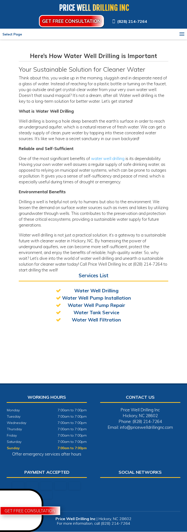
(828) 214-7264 (132, 21)
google (144, 486)
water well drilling (107, 158)
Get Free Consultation (71, 21)
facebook (135, 486)
